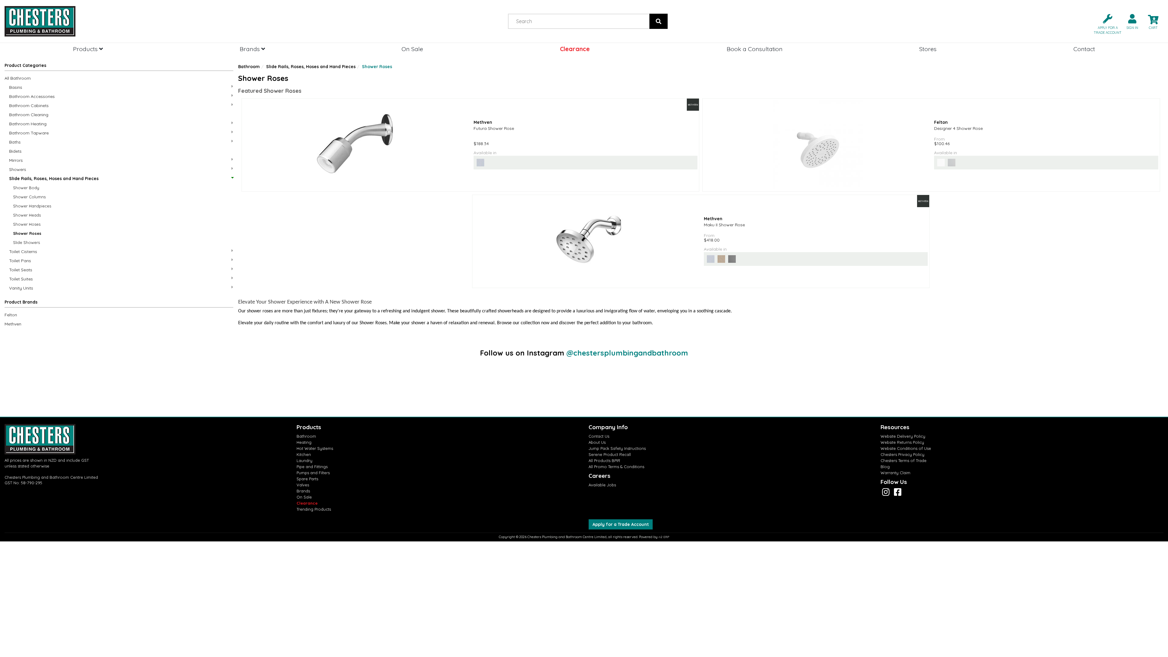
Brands (250, 49)
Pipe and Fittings (312, 466)
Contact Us (599, 436)
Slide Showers (26, 242)
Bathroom (249, 66)
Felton (11, 315)
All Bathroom (18, 78)
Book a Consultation (755, 49)
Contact (1084, 49)
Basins (15, 87)
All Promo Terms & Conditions (616, 466)
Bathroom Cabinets (29, 105)
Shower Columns (29, 196)
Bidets (15, 151)
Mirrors (16, 160)
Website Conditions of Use (906, 448)
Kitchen (304, 454)
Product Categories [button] (25, 65)
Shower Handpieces (32, 205)
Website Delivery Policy (903, 436)
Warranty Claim (895, 472)
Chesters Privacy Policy (902, 454)
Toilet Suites (21, 279)
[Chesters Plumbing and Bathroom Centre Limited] (146, 21)
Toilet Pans (20, 260)
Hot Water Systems (315, 448)
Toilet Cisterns (23, 251)
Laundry (304, 460)
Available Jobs (602, 484)
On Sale (412, 49)
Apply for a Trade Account (621, 524)
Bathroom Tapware (29, 133)
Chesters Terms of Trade (903, 460)
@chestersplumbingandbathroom (627, 352)
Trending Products (314, 509)
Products (86, 49)
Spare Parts (307, 478)
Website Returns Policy (902, 442)
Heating (304, 442)
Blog (885, 466)
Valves (303, 484)
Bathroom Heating (28, 124)
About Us (597, 442)
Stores (928, 49)
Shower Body (26, 187)
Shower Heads (27, 215)
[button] (1105, 23)
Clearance (575, 49)
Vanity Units (21, 288)
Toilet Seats (20, 270)
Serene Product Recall (610, 454)
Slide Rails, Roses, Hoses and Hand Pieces (54, 178)
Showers (17, 169)
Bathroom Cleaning (28, 114)
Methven (13, 324)
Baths (15, 142)
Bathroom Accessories (32, 96)
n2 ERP (664, 537)
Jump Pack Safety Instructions (617, 448)
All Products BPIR (604, 460)
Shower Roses (27, 233)
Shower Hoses (26, 224)
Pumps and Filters (313, 472)
